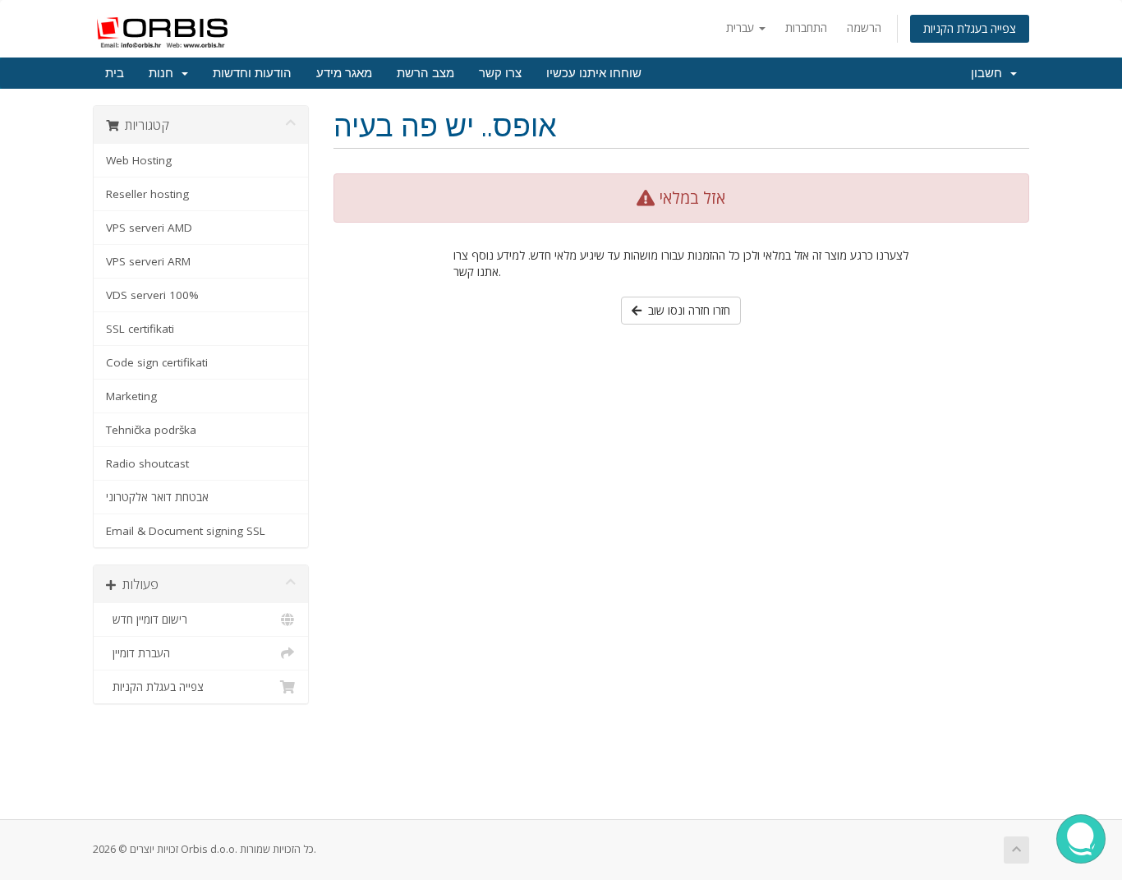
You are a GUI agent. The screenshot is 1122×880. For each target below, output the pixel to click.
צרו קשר (500, 73)
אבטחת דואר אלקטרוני (157, 497)
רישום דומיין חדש (146, 619)
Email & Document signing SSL (185, 530)
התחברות (806, 27)
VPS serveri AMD (149, 227)
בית (114, 73)
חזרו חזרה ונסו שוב (685, 310)
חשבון (990, 73)
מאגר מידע (344, 73)
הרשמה (864, 27)
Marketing (131, 396)
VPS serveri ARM (148, 261)
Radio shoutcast (147, 463)
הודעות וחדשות (252, 73)
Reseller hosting (147, 194)
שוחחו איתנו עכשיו (593, 73)
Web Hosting (139, 160)
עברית (741, 27)
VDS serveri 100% (152, 295)
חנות (164, 73)
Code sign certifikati (157, 362)
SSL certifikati (140, 328)
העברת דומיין (138, 653)
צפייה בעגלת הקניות (969, 28)
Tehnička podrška (151, 429)
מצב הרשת (425, 73)
